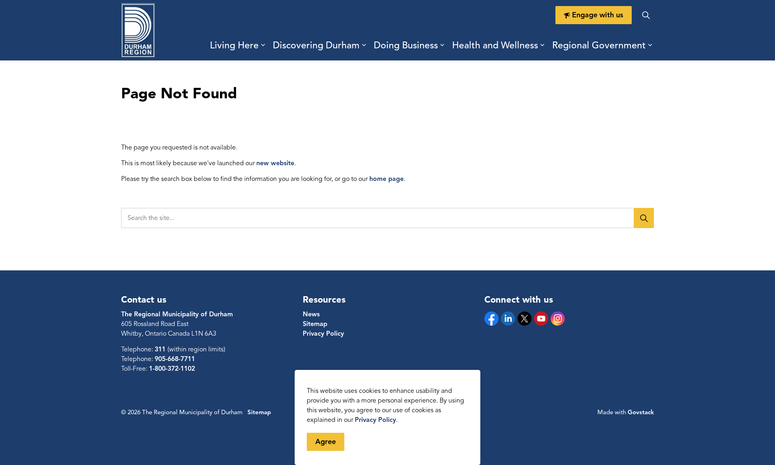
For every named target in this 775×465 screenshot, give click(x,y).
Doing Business (406, 45)
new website (275, 163)
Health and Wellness (495, 45)
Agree (325, 441)
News (311, 314)
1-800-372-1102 (172, 369)
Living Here (234, 45)
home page (386, 179)
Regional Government (599, 45)
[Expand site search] (646, 15)
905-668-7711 (175, 359)
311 (161, 349)
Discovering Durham (316, 45)
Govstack (641, 412)
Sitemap (315, 324)
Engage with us (597, 14)
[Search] (644, 218)
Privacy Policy (375, 420)
